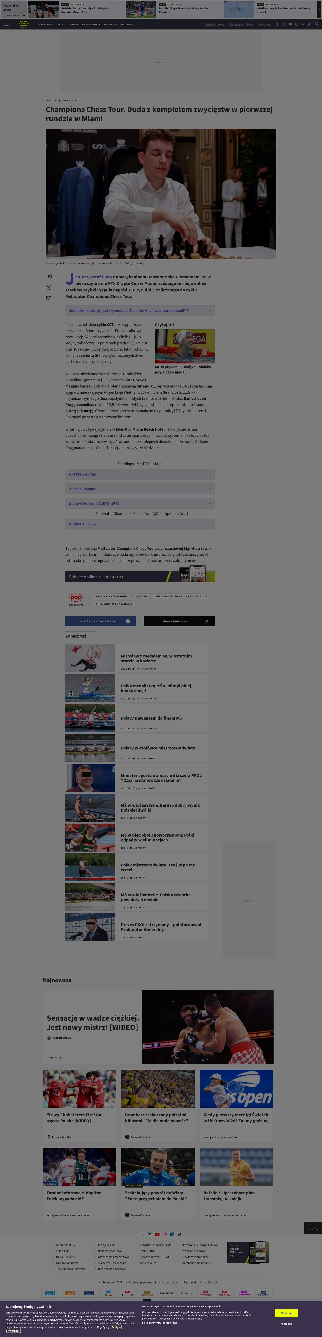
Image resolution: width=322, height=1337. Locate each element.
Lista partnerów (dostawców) (159, 1322)
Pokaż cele (286, 1323)
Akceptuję (286, 1313)
